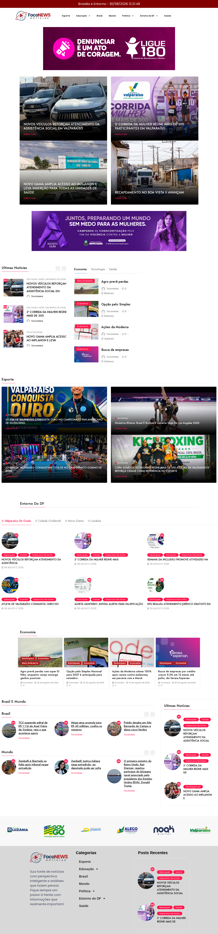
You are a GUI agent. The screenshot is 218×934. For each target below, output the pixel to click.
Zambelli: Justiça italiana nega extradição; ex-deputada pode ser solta (86, 764)
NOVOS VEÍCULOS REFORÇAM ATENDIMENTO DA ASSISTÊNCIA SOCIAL (196, 735)
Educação (81, 15)
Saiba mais (30, 134)
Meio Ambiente (85, 280)
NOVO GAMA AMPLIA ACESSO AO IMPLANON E (197, 794)
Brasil (99, 15)
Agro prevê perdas (114, 281)
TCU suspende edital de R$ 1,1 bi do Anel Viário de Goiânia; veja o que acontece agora (33, 728)
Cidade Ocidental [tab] (49, 521)
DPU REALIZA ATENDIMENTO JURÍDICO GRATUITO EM (178, 604)
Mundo (112, 15)
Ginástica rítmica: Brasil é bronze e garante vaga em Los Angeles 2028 (157, 423)
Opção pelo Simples (115, 304)
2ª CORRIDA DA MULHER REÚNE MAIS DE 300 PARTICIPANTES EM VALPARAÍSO (149, 126)
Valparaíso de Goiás (53, 279)
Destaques (30, 279)
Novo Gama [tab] (76, 521)
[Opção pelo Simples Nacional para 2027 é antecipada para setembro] (86, 652)
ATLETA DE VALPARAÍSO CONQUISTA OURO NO (30, 604)
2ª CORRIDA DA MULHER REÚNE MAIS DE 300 (45, 314)
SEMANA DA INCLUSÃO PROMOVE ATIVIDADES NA (177, 559)
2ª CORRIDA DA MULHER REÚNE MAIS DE (195, 769)
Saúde (167, 15)
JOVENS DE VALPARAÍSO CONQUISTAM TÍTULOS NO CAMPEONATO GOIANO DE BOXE (54, 469)
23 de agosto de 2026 (47, 683)
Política (126, 15)
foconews (28, 683)
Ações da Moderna (114, 327)
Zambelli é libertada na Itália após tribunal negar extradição (34, 764)
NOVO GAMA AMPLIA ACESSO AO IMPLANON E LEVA (45, 338)
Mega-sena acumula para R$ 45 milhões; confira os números (86, 726)
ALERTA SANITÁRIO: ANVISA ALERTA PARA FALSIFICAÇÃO (109, 604)
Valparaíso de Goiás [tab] (18, 521)
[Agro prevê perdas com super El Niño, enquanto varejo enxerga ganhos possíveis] (40, 652)
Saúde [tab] (113, 269)
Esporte (66, 15)
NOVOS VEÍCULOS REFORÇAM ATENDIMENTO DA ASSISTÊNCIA (31, 561)
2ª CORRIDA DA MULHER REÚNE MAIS (97, 559)
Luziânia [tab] (96, 521)
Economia (82, 303)
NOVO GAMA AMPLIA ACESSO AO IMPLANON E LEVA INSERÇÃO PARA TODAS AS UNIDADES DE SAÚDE (60, 188)
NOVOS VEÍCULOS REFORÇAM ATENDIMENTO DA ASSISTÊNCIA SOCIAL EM (45, 287)
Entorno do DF (147, 15)
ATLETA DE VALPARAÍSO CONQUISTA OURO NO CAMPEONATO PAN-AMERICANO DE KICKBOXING (54, 421)
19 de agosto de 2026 (139, 683)
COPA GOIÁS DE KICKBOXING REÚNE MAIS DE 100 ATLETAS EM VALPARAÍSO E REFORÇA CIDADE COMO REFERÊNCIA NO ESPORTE (162, 469)
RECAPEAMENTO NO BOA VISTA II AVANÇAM (149, 192)
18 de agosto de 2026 (185, 683)
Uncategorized (33, 332)
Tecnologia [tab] (98, 269)
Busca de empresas (115, 350)
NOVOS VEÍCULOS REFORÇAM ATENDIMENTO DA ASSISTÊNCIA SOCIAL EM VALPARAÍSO (62, 126)
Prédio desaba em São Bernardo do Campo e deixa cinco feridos (137, 726)
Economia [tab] (80, 269)
